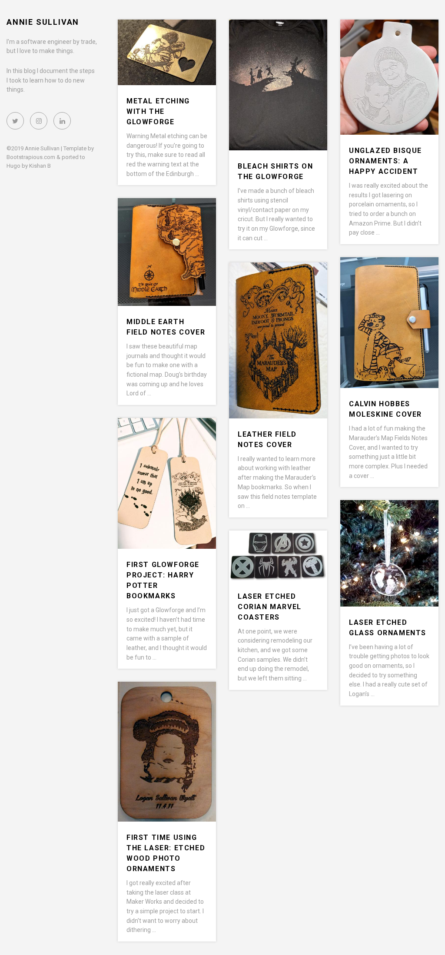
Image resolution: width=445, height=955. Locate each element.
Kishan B (40, 165)
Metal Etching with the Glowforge (158, 111)
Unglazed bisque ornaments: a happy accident (385, 161)
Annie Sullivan (43, 22)
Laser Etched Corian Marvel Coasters (270, 606)
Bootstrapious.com (31, 157)
